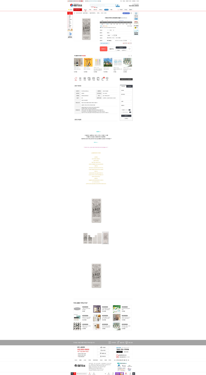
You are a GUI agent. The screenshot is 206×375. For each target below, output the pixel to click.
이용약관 (89, 360)
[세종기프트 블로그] (117, 360)
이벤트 (111, 9)
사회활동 (80, 360)
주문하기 (103, 48)
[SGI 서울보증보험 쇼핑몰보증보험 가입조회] (121, 369)
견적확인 (126, 118)
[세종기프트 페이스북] (121, 360)
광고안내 (101, 360)
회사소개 (76, 360)
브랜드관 (100, 9)
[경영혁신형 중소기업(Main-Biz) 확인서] (129, 365)
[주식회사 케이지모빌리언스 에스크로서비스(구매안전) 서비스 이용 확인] (129, 369)
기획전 (90, 9)
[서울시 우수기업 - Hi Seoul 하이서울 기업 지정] (119, 365)
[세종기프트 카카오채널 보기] (128, 360)
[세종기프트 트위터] (122, 360)
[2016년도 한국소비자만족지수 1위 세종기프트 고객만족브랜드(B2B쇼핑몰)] (122, 363)
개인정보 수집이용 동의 (125, 112)
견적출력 (118, 50)
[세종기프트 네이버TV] (119, 360)
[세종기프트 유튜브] (126, 360)
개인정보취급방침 (95, 360)
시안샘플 (105, 360)
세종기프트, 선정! (92, 1)
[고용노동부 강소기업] (124, 365)
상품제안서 (124, 50)
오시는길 (85, 360)
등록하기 (126, 115)
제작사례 (110, 360)
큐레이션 (95, 9)
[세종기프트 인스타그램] (124, 360)
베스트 (85, 10)
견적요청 (121, 47)
